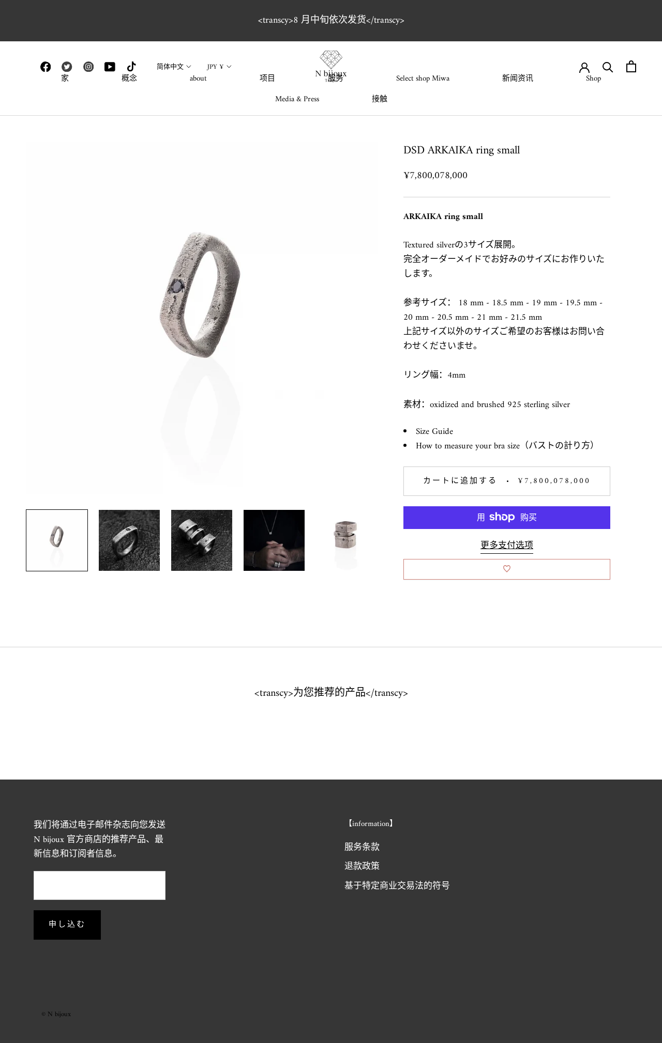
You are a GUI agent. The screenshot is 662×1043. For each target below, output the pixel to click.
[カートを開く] (631, 66)
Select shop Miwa (422, 79)
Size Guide (434, 431)
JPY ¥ (215, 67)
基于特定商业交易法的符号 (397, 887)
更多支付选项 (506, 545)
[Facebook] (45, 66)
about (198, 79)
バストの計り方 (559, 446)
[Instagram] (88, 66)
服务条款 (362, 848)
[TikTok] (131, 66)
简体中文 (170, 67)
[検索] (608, 66)
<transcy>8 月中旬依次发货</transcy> (331, 20)
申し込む (67, 925)
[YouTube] (109, 66)
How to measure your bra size (468, 446)
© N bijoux (56, 1014)
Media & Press (297, 99)
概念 (129, 79)
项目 (267, 79)
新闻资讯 (517, 79)
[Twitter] (67, 66)
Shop (593, 79)
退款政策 (362, 867)
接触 (379, 99)
